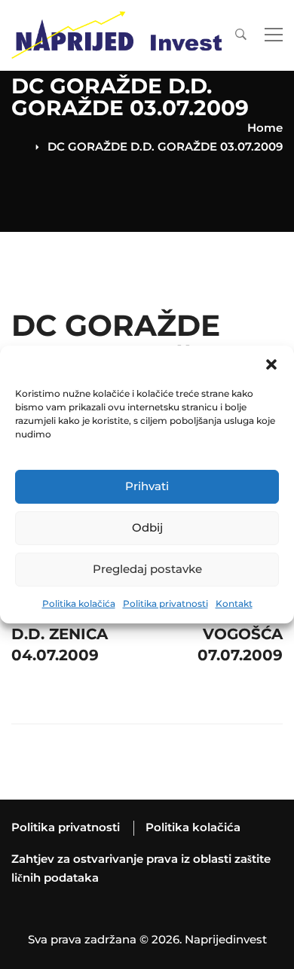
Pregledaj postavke (147, 569)
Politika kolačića (78, 603)
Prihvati (147, 486)
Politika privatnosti (165, 603)
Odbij (147, 527)
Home (265, 127)
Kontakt (234, 603)
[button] (271, 364)
